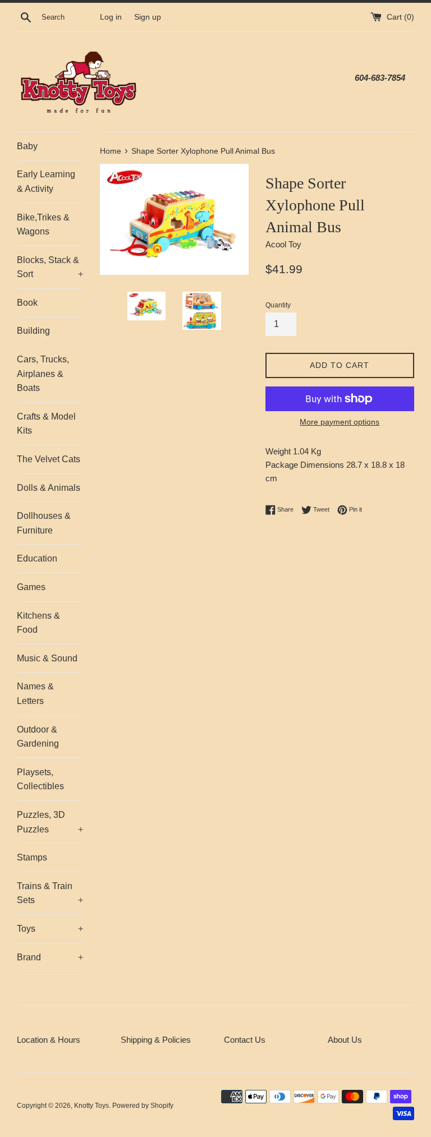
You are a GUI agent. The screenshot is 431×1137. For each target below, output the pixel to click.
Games (31, 587)
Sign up (147, 17)
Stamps (32, 857)
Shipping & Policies (156, 1039)
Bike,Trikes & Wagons (43, 225)
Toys (50, 928)
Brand (50, 957)
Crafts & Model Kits (46, 424)
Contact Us (244, 1039)
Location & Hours (48, 1039)
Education (37, 558)
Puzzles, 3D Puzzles (50, 822)
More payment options (339, 421)
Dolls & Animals (48, 487)
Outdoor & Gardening (38, 737)
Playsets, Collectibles (40, 779)
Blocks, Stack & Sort (50, 267)
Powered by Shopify (142, 1106)
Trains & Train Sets (50, 893)
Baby (27, 146)
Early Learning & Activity (46, 181)
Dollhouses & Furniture (44, 523)
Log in (111, 17)
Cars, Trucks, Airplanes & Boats (43, 374)
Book (27, 302)
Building (33, 330)
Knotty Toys (91, 1106)
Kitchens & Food (38, 623)
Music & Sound (47, 658)
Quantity (278, 305)
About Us (345, 1039)
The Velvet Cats (48, 459)
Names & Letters (35, 694)
